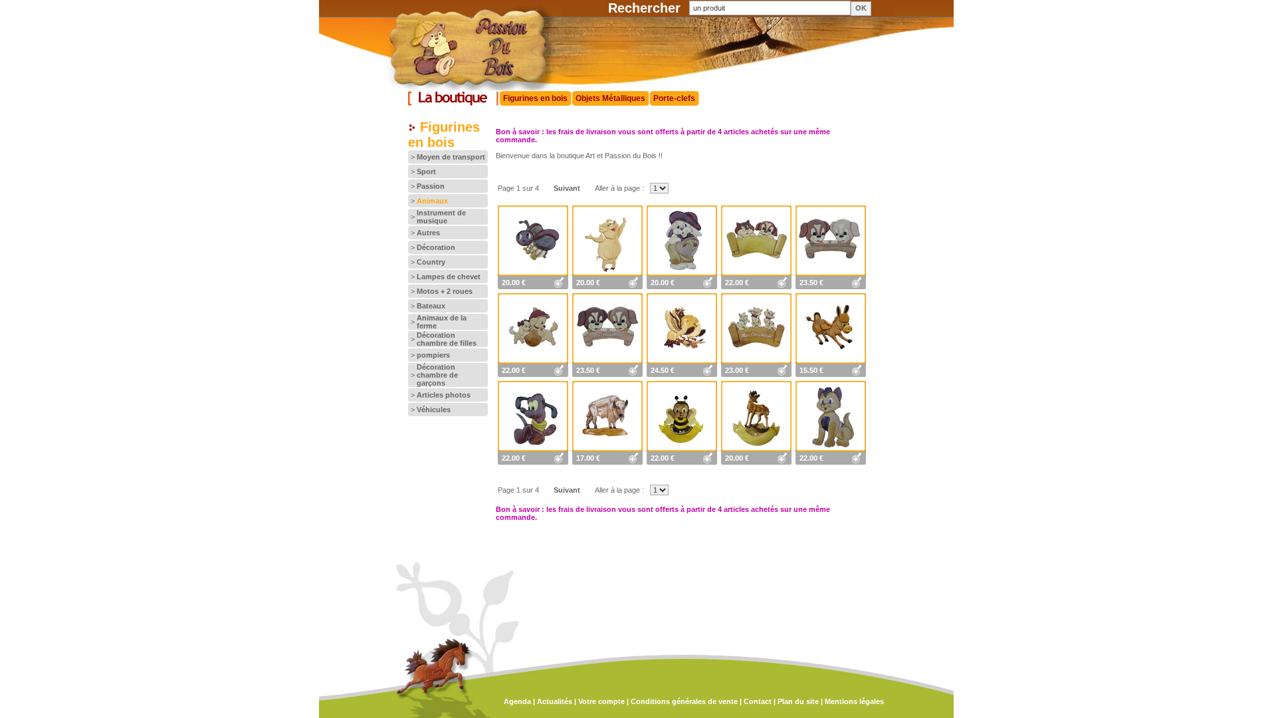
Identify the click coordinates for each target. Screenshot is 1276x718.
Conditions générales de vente (684, 701)
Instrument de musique (441, 217)
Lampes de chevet (448, 277)
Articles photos (444, 395)
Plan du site (798, 701)
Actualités (554, 701)
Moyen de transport (451, 157)
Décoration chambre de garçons (437, 375)
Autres (428, 233)
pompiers (433, 355)
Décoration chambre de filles (447, 339)
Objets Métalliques (610, 98)
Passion (431, 186)
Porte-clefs (674, 98)
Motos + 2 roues (445, 291)
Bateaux (431, 306)
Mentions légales (854, 701)
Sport (426, 172)
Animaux (432, 201)
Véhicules (434, 410)
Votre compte (601, 701)
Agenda (517, 701)
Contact (758, 701)
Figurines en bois (535, 98)
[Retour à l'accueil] (457, 88)
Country (431, 262)
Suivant (567, 188)
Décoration (436, 247)
